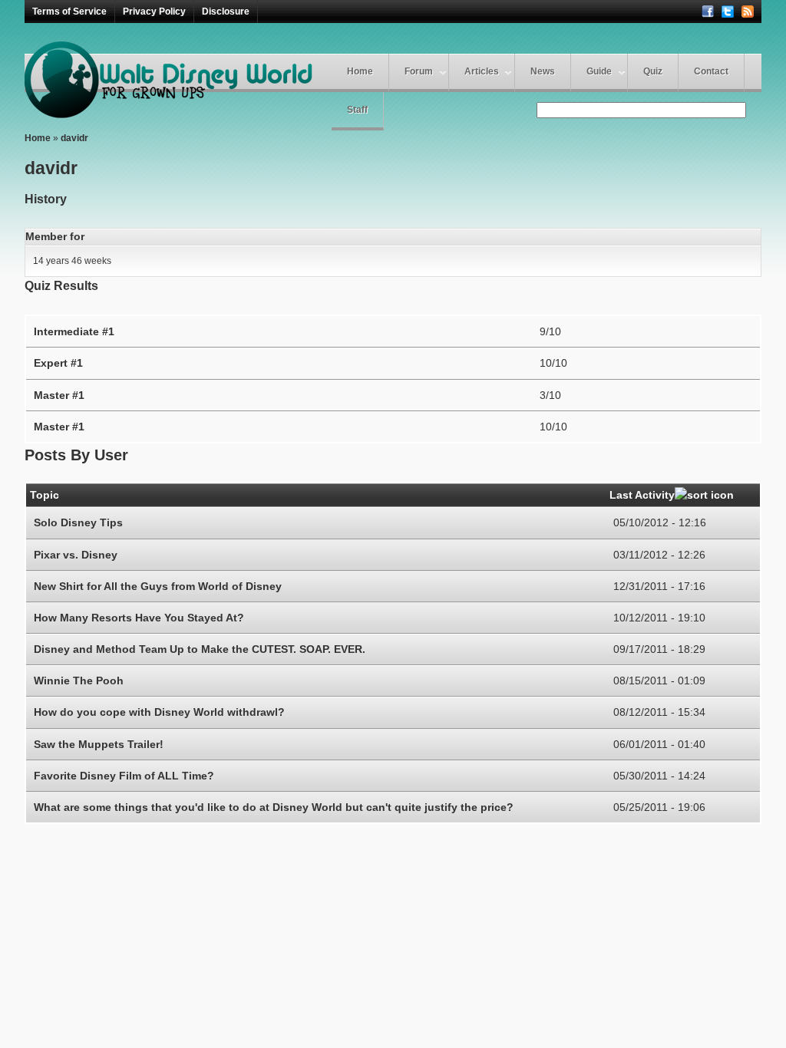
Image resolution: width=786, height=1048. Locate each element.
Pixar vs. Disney (75, 555)
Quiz (652, 71)
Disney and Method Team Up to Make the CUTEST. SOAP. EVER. (199, 649)
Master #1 (59, 395)
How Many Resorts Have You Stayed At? (139, 617)
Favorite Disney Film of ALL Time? (124, 776)
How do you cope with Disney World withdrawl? (159, 712)
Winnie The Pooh (79, 680)
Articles (481, 71)
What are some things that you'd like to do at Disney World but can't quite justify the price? (274, 807)
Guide (599, 71)
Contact (711, 71)
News (542, 71)
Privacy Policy (154, 11)
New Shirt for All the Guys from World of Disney (158, 586)
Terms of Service (69, 11)
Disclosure (225, 11)
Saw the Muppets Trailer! (98, 744)
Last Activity (642, 495)
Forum (419, 71)
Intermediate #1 (74, 331)
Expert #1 (58, 363)
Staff (357, 109)
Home (360, 71)
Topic (44, 495)
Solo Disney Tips (78, 522)
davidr (74, 138)
